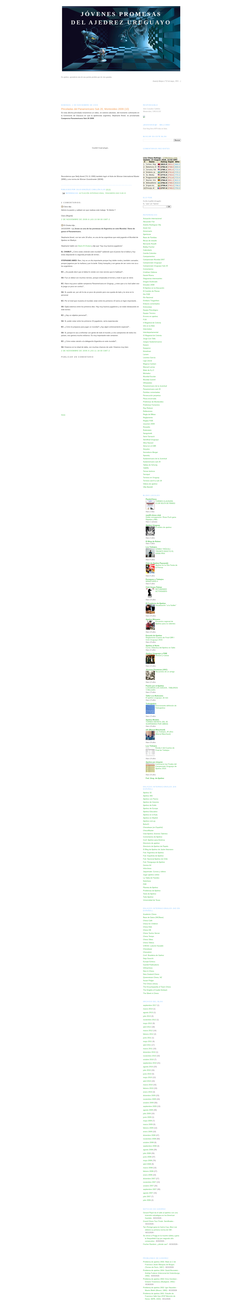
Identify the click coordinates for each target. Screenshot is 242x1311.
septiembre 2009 (150, 1106)
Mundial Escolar (149, 376)
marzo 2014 (148, 1009)
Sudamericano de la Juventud (155, 459)
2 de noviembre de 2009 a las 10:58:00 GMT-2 (85, 219)
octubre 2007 (148, 1186)
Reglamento (148, 417)
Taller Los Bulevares (154, 696)
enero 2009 (147, 1132)
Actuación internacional (91, 193)
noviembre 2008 (149, 1139)
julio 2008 (147, 1153)
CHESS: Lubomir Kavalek (153, 946)
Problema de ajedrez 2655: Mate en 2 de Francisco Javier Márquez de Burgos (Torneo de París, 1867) (159, 1264)
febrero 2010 (148, 1088)
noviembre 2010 (149, 1056)
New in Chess (148, 971)
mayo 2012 (147, 1023)
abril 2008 (147, 1164)
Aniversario (147, 231)
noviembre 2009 (149, 1099)
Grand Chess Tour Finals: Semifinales (158, 1221)
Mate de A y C (148, 370)
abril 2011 (147, 1045)
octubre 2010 (148, 1059)
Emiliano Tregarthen (151, 301)
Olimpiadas (147, 383)
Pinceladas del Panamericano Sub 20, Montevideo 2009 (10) (95, 109)
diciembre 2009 (149, 1095)
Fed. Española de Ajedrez (153, 856)
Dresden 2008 (148, 285)
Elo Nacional (148, 297)
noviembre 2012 (149, 1020)
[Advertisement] (121, 95)
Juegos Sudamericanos (152, 342)
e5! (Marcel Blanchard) (155, 730)
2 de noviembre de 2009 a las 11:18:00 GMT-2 (85, 351)
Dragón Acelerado (150, 282)
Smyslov (146, 449)
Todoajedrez (151, 704)
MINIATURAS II (152, 581)
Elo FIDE (146, 294)
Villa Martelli (148, 487)
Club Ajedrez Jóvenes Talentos (155, 834)
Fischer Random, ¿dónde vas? (155, 1244)
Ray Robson (148, 408)
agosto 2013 (148, 1012)
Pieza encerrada (149, 399)
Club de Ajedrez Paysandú (157, 563)
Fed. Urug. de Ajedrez (155, 778)
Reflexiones (147, 411)
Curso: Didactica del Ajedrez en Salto (160, 648)
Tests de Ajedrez (149, 894)
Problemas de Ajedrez (152, 891)
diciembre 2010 (149, 1052)
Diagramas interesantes (152, 278)
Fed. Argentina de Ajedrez (153, 853)
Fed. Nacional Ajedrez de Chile (155, 859)
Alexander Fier (149, 222)
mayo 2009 (147, 1121)
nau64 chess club (153, 515)
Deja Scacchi (148, 958)
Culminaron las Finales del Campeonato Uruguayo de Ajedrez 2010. (166, 766)
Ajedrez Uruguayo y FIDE (156, 653)
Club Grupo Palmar (154, 587)
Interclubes (147, 329)
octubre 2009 (148, 1103)
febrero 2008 (148, 1171)
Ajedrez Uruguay (153, 525)
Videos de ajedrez (150, 484)
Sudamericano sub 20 (152, 462)
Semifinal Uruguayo (151, 440)
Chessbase (147, 949)
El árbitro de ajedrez (163, 527)
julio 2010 (147, 1070)
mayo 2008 (147, 1160)
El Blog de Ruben (153, 541)
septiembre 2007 (150, 1189)
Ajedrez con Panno (150, 799)
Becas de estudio (150, 241)
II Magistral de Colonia (152, 323)
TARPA (146, 468)
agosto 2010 (148, 1067)
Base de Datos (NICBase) (153, 917)
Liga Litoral (147, 361)
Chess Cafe (147, 921)
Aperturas (147, 234)
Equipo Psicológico (150, 310)
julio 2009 (147, 1113)
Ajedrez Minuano (153, 619)
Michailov (146, 373)
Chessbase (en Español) (153, 827)
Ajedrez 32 (147, 793)
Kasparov (147, 348)
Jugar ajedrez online (151, 875)
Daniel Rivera (148, 275)
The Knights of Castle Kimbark (155, 990)
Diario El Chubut (84, 246)
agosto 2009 (148, 1110)
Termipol (146, 474)
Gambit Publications (151, 965)
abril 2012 (147, 1027)
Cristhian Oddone (150, 272)
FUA (145, 319)
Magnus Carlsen (149, 364)
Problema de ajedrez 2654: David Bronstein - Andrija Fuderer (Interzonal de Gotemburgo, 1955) (161, 1273)
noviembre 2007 (149, 1182)
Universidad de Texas (151, 900)
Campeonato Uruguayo (152, 263)
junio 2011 (147, 1038)
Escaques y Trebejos (155, 579)
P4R (144, 884)
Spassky (146, 455)
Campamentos (149, 256)
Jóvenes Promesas (121, 14)
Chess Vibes (148, 939)
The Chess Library (150, 984)
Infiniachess (148, 968)
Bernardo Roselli (149, 244)
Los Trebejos (151, 547)
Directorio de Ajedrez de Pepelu (155, 846)
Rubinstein (147, 430)
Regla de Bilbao (149, 414)
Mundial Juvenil (149, 380)
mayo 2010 (147, 1077)
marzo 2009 (148, 1124)
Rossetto (146, 427)
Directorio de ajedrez (151, 843)
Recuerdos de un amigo (165, 672)
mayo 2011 (147, 1041)
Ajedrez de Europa (150, 808)
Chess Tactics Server (151, 933)
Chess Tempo (148, 936)
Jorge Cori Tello (149, 339)
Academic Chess (149, 914)
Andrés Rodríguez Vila (152, 225)
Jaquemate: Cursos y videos (154, 872)
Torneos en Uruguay (151, 477)
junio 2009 (147, 1117)
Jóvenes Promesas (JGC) (156, 670)
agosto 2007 (148, 1193)
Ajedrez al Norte (152, 646)
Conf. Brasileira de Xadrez (153, 955)
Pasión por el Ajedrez (155, 686)
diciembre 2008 (149, 1135)
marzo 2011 (148, 1049)
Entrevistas (147, 307)
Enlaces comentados (151, 304)
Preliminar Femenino (151, 405)
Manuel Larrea (149, 367)
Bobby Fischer (149, 247)
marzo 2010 (148, 1085)
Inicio (63, 415)
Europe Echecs (149, 962)
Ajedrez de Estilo (149, 805)
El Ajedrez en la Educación (153, 288)
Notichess (147, 881)
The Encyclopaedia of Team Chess (157, 987)
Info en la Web (149, 326)
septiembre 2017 (150, 1005)
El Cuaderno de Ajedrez (156, 603)
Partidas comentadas (151, 392)
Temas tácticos (149, 471)
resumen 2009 (149, 424)
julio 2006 (147, 1200)
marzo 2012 (148, 1031)
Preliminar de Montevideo (153, 402)
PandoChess (151, 499)
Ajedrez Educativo (150, 812)
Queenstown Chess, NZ (152, 977)
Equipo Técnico (149, 313)
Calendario (147, 250)
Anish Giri (147, 228)
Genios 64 (147, 865)
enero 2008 (147, 1175)
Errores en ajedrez (150, 316)
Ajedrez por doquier (154, 762)
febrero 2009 (148, 1128)
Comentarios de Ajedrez (152, 837)
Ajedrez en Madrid (150, 818)
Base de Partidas (150, 237)
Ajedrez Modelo (152, 720)
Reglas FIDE (148, 421)
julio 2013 (147, 1016)
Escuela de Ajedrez (154, 635)
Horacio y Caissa (162, 655)
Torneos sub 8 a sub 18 (152, 481)
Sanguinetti (147, 433)
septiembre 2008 (150, 1146)
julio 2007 (147, 1196)
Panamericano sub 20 (115, 193)
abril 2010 (147, 1081)
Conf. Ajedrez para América (154, 840)
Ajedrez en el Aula (150, 815)
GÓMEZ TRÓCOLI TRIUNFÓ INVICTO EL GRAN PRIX (164, 551)
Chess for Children (150, 924)
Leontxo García (149, 358)
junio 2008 (147, 1157)
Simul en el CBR (149, 446)
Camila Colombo (149, 253)
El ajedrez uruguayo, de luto (157, 698)
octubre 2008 (148, 1142)
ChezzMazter (148, 830)
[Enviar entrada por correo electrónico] (63, 193)
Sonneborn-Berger (150, 452)
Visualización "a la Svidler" (165, 605)
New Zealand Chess (151, 974)
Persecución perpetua (152, 395)
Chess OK (147, 930)
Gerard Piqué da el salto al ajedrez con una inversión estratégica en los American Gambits (160, 1215)
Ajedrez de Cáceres (151, 802)
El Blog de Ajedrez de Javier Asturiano (158, 849)
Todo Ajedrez (148, 897)
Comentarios (148, 269)
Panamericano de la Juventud (155, 386)
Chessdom (147, 952)
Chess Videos (148, 943)
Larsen (146, 354)
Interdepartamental (150, 332)
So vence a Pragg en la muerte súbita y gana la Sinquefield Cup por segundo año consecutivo (161, 1238)
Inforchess (147, 868)
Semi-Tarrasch (149, 436)
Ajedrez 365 (148, 796)
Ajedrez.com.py (149, 821)
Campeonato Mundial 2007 (154, 260)
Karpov (146, 345)
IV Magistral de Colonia (152, 335)
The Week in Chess (151, 993)
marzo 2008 (148, 1168)
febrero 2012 (148, 1034)
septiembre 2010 (150, 1063)
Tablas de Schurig (150, 465)
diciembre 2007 (149, 1179)
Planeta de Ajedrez (150, 887)
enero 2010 (147, 1092)
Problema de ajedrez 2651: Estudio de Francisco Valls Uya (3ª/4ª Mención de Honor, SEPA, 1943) (159, 1296)
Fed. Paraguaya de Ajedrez (154, 862)
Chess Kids (147, 927)
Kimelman (147, 351)
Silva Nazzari (148, 443)
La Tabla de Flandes (151, 878)
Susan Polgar (148, 980)
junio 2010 (147, 1074)
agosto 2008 (148, 1150)
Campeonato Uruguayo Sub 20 (155, 266)
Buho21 (146, 824)
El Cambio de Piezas (151, 291)
